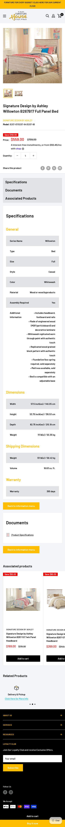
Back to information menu (21, 505)
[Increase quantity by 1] (33, 155)
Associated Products (20, 198)
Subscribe (13, 767)
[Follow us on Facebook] (5, 792)
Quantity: (7, 155)
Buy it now (32, 823)
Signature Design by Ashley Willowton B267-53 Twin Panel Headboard (21, 637)
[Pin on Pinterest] (48, 168)
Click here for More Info (32, 698)
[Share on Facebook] (43, 168)
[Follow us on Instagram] (11, 792)
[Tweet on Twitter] (54, 168)
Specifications (16, 182)
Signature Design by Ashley (17, 120)
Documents (13, 190)
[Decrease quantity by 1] (17, 155)
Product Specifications (22, 535)
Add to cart (32, 816)
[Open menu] (4, 16)
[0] (59, 16)
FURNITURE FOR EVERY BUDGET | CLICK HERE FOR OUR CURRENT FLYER (32, 4)
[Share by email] (60, 168)
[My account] (53, 16)
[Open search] (47, 16)
